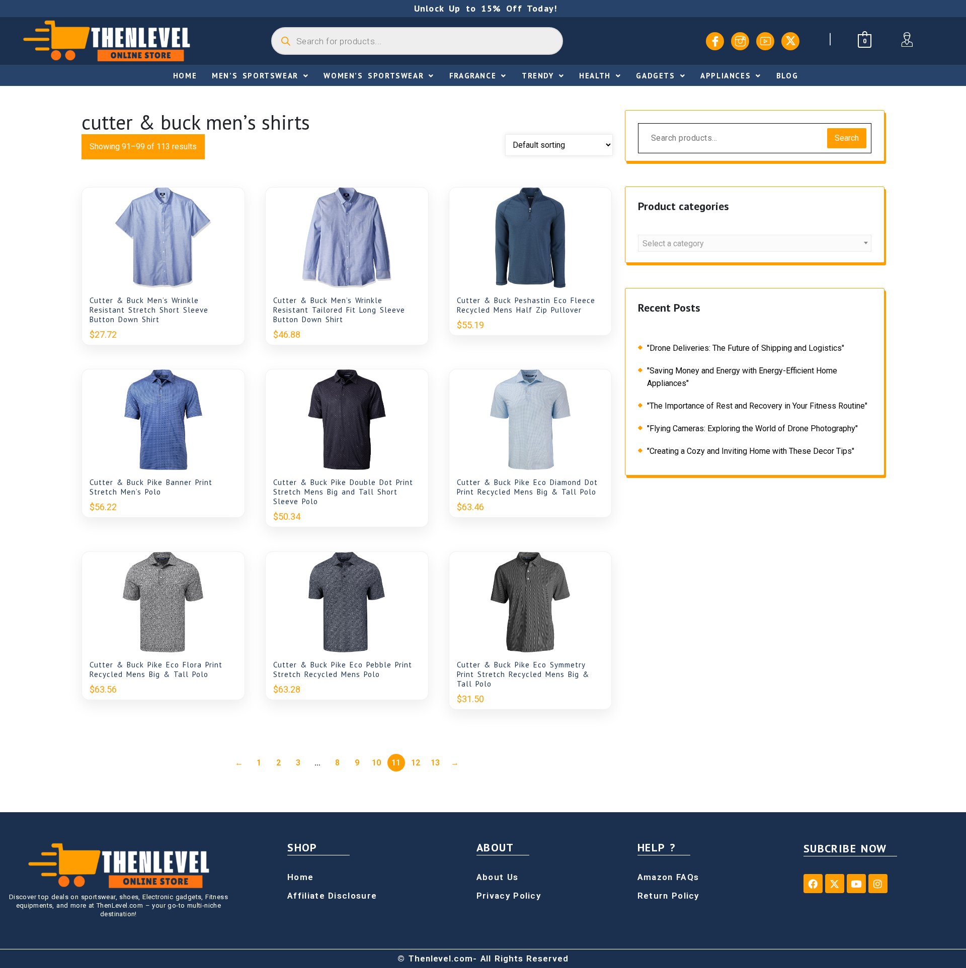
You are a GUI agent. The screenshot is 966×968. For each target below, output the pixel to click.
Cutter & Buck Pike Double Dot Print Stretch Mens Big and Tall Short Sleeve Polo (343, 491)
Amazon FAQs (668, 877)
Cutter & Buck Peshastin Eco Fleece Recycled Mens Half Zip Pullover (526, 305)
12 (415, 762)
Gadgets (655, 75)
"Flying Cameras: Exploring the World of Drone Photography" (752, 428)
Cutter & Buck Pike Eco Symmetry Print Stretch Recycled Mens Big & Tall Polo (523, 674)
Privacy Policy (508, 896)
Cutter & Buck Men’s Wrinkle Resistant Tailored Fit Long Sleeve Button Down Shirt (339, 310)
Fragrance (472, 75)
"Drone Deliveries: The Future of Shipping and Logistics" (745, 348)
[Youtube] (765, 41)
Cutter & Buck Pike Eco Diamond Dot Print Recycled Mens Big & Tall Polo (527, 487)
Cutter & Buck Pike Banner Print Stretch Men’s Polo (151, 487)
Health (595, 75)
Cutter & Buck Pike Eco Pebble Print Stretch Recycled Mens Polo (342, 669)
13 (435, 762)
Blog (787, 75)
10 (376, 762)
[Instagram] (740, 41)
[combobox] (754, 243)
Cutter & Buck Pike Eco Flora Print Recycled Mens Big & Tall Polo (156, 669)
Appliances (725, 75)
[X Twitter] (790, 41)
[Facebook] (715, 41)
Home (185, 75)
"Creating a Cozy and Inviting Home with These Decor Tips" (750, 451)
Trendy (538, 75)
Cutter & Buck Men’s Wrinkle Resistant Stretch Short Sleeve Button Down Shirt (149, 310)
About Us (497, 877)
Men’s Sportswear (255, 75)
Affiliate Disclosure (332, 896)
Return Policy (668, 896)
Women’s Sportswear (374, 75)
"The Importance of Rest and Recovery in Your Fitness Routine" (757, 406)
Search (847, 138)
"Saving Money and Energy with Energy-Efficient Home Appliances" (742, 377)
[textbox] (754, 243)
